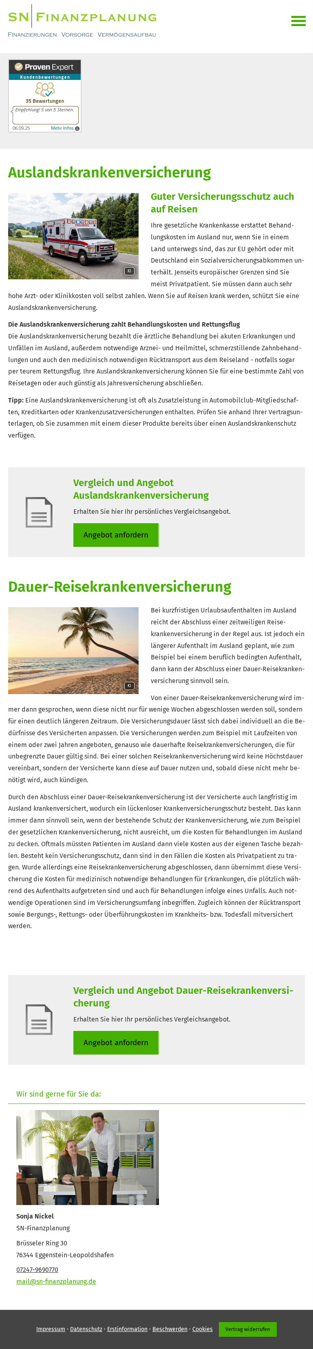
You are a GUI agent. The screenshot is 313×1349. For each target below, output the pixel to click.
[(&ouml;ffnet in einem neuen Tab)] (45, 130)
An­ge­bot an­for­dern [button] (116, 535)
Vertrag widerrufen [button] (247, 1329)
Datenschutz (86, 1329)
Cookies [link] (202, 1329)
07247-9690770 (37, 1270)
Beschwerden (169, 1329)
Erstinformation (127, 1329)
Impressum (50, 1329)
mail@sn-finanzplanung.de (56, 1281)
